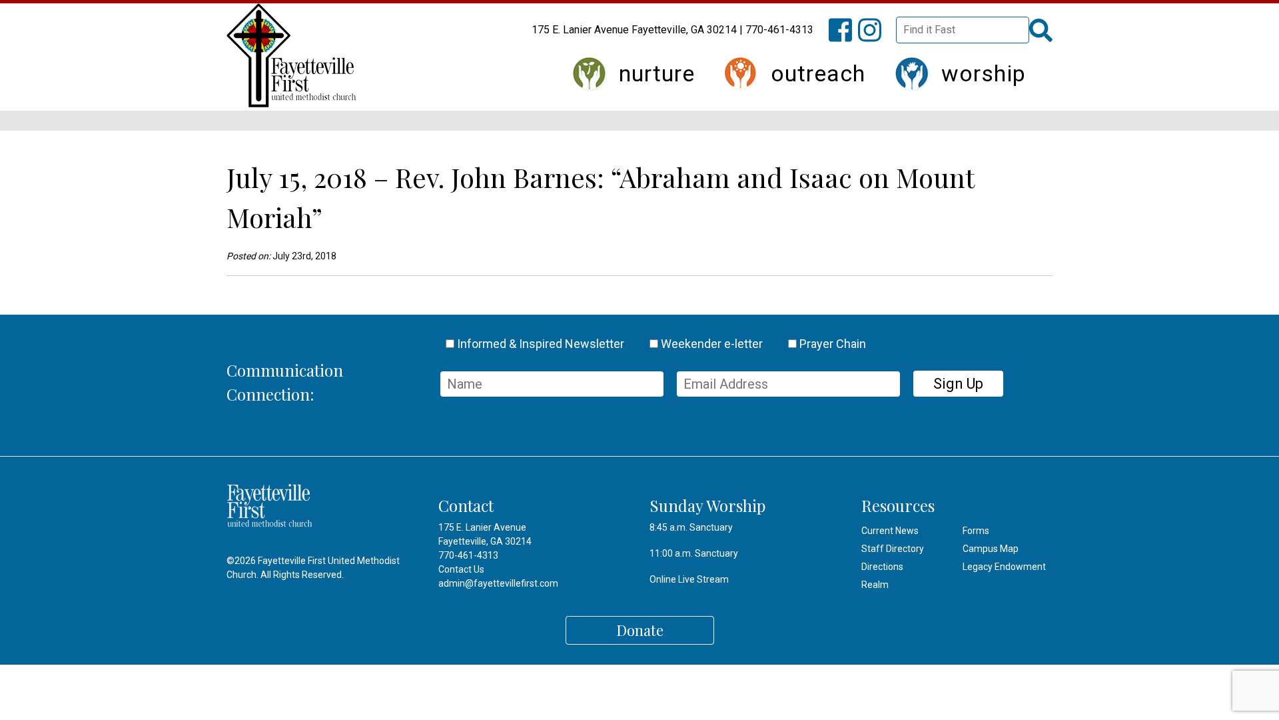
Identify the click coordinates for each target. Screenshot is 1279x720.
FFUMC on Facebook (846, 37)
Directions (882, 566)
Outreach (818, 73)
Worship (983, 73)
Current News (890, 530)
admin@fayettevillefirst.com (498, 583)
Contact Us (461, 569)
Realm (875, 584)
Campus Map (991, 548)
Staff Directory (892, 548)
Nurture (657, 73)
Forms (976, 530)
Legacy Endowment (1004, 566)
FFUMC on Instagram (876, 37)
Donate (639, 630)
